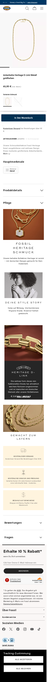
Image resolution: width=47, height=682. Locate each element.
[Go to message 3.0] (6, 2)
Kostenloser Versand (11, 128)
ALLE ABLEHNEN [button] (23, 668)
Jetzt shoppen (32, 2)
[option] (23, 40)
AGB (19, 590)
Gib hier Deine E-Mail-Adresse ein (19, 562)
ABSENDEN (24, 571)
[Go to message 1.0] (3, 2)
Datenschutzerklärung (12, 604)
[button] (23, 190)
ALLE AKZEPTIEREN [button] (23, 659)
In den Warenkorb (23, 117)
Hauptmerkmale (13, 161)
